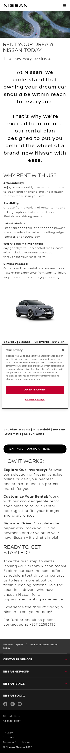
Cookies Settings (35, 399)
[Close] (63, 350)
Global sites (11, 716)
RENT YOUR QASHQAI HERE (29, 448)
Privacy (8, 732)
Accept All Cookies (35, 389)
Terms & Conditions (17, 742)
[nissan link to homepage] (15, 5)
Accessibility (12, 720)
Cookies (8, 737)
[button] (64, 5)
